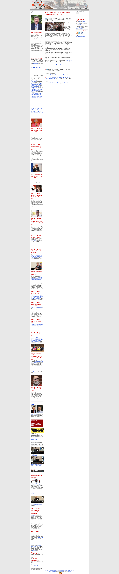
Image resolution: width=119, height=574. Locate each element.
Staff (50, 570)
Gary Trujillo (69, 571)
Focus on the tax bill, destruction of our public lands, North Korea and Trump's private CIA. (36, 256)
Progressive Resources (35, 566)
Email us (32, 434)
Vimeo (40, 455)
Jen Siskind (33, 133)
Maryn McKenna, (34, 199)
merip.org (66, 61)
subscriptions (34, 550)
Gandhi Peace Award (34, 414)
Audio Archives (65, 570)
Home (46, 570)
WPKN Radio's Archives (38, 543)
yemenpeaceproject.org (56, 64)
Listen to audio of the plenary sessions (36, 504)
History (48, 570)
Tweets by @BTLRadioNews (80, 36)
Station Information (60, 570)
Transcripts (72, 570)
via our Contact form (34, 62)
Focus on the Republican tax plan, (36, 307)
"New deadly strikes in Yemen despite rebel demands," (56, 74)
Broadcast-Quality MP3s (54, 570)
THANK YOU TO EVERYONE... (35, 440)
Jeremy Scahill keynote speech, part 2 (36, 464)
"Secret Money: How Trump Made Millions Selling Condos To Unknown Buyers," (36, 84)
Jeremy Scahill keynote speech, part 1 (36, 454)
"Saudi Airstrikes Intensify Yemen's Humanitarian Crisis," (57, 72)
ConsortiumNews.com (34, 37)
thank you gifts (35, 63)
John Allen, (33, 391)
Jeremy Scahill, (33, 515)
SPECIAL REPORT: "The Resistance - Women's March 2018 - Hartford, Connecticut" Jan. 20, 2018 (37, 110)
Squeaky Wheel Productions (52, 571)
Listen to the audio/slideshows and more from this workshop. (36, 492)
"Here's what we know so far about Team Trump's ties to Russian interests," (36, 90)
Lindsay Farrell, (33, 240)
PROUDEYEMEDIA (35, 455)
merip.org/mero (69, 60)
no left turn (61, 571)
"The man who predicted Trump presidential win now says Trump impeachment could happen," (36, 74)
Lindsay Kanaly (33, 150)
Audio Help (69, 570)
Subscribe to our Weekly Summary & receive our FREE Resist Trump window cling (36, 423)
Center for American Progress (35, 95)
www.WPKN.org (40, 537)
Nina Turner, (33, 225)
